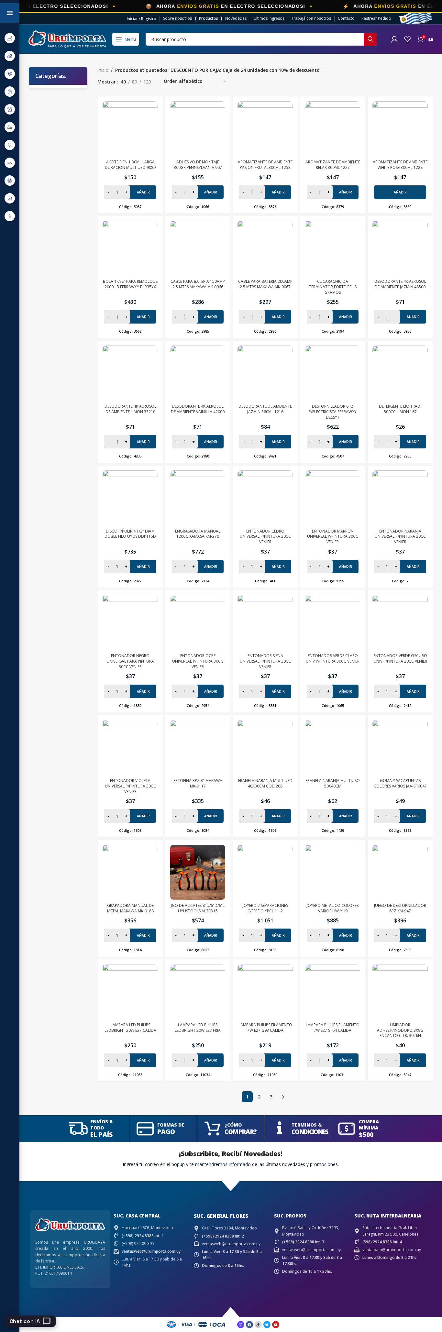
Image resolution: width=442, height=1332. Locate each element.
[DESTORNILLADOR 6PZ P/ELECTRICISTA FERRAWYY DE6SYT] (332, 373)
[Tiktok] (258, 1324)
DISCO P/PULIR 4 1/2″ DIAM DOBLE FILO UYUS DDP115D (130, 533)
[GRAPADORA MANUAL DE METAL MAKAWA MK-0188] (130, 872)
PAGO (166, 1132)
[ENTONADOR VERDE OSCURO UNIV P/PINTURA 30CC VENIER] (400, 622)
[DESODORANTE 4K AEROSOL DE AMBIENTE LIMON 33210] (130, 373)
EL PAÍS (101, 1134)
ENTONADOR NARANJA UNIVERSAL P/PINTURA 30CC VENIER (400, 536)
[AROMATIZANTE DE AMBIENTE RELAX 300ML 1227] (332, 129)
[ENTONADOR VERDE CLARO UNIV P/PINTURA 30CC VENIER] (332, 622)
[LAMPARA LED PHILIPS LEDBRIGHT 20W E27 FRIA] (198, 991)
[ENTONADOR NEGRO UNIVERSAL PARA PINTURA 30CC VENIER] (130, 622)
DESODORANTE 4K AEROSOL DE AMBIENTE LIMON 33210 (130, 408)
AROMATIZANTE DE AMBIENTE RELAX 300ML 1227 (332, 164)
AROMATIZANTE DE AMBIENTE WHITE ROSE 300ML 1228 (400, 164)
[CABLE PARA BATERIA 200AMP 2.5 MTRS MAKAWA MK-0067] (265, 248)
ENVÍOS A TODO (101, 1124)
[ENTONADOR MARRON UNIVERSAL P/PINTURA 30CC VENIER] (332, 498)
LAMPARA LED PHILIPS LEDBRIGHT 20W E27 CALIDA (130, 1027)
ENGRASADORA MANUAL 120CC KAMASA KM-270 (197, 533)
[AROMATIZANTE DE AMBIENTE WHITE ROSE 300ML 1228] (400, 129)
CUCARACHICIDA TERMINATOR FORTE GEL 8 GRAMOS (333, 287)
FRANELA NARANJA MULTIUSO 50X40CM (332, 783)
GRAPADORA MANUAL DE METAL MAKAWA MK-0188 (130, 908)
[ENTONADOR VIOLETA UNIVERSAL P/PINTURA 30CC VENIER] (130, 747)
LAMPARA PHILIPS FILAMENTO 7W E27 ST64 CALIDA (332, 1027)
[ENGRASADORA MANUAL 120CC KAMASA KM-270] (198, 498)
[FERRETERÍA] (9, 74)
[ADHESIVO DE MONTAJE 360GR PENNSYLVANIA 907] (198, 129)
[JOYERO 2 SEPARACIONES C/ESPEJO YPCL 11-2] (265, 872)
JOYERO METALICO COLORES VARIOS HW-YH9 (333, 908)
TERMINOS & (307, 1125)
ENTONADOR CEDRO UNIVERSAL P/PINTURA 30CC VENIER (265, 536)
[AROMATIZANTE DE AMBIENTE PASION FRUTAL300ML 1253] (265, 129)
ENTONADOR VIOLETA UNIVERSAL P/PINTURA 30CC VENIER (130, 786)
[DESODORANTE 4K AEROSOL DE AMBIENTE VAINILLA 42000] (198, 373)
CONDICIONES (310, 1132)
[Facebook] (249, 1324)
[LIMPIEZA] (9, 180)
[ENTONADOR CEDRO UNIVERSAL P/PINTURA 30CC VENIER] (265, 498)
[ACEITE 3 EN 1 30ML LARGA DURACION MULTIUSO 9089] (130, 129)
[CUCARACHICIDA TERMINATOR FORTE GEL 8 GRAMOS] (332, 248)
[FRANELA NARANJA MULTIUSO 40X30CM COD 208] (265, 747)
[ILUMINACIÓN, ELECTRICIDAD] (9, 145)
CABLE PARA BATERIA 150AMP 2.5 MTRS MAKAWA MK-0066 (198, 284)
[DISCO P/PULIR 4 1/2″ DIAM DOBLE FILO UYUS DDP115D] (130, 498)
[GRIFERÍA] (9, 91)
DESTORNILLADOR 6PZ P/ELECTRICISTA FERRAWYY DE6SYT (333, 411)
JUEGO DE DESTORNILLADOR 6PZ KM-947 (400, 908)
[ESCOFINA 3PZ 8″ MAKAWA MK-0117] (198, 747)
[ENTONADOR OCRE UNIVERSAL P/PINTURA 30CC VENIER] (198, 622)
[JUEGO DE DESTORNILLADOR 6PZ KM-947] (400, 872)
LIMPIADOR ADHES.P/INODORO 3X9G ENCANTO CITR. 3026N (400, 1030)
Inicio (102, 70)
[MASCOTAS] (9, 198)
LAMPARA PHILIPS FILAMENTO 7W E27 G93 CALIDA (265, 1027)
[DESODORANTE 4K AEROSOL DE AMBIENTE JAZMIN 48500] (400, 248)
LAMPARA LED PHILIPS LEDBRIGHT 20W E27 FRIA (198, 1027)
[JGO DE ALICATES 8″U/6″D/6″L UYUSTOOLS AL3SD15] (198, 872)
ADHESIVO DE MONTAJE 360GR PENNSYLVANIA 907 (198, 164)
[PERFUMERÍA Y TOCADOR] (9, 216)
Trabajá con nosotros (311, 18)
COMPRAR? (241, 1132)
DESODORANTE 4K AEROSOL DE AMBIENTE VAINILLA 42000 (198, 408)
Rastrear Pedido (376, 18)
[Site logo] (67, 39)
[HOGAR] (9, 127)
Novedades (236, 18)
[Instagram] (240, 1324)
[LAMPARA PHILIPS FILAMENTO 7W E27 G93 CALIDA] (265, 991)
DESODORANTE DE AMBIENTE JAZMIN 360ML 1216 (265, 408)
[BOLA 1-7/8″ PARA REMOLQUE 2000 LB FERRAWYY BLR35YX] (130, 248)
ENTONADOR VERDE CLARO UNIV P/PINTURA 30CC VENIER (332, 658)
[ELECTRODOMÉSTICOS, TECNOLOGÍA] (9, 56)
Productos (208, 18)
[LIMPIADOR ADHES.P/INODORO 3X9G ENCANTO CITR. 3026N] (400, 991)
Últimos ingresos (268, 18)
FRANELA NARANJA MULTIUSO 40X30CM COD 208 (265, 783)
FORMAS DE (170, 1125)
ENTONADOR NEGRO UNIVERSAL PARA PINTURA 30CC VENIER (130, 661)
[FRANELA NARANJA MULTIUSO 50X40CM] (332, 747)
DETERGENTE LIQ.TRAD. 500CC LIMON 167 (400, 408)
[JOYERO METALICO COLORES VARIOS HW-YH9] (332, 872)
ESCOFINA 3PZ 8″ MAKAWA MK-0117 (197, 783)
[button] (400, 192)
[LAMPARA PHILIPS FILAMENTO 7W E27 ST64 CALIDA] (332, 991)
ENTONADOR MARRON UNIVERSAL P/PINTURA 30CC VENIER (332, 536)
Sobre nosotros (177, 18)
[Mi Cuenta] (394, 39)
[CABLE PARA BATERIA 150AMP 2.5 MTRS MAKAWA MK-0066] (198, 248)
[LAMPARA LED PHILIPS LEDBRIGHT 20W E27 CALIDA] (130, 991)
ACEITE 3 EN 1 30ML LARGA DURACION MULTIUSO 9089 (130, 164)
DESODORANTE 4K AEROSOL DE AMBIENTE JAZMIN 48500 (400, 284)
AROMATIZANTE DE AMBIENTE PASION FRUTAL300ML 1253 (265, 164)
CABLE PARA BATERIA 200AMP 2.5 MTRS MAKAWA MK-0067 (265, 284)
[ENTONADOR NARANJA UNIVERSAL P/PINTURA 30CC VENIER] (400, 498)
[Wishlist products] (407, 39)
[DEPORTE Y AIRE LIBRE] (9, 38)
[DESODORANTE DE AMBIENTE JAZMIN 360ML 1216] (265, 373)
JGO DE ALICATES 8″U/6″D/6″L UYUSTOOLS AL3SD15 (198, 908)
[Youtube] (275, 1324)
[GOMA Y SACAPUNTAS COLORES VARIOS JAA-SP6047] (400, 747)
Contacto (346, 18)
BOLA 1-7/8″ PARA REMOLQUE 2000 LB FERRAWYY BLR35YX (130, 284)
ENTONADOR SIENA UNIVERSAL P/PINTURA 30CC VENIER (265, 661)
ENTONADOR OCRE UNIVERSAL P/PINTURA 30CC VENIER (197, 661)
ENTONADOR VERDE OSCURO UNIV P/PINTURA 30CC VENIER (400, 658)
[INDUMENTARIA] (9, 162)
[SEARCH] (370, 39)
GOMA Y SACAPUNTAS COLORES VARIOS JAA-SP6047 (400, 783)
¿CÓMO (233, 1125)
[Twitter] (267, 1324)
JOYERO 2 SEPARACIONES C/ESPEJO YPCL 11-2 (265, 908)
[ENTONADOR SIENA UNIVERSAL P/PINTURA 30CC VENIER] (265, 622)
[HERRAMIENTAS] (9, 109)
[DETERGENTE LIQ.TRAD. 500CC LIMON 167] (400, 373)
